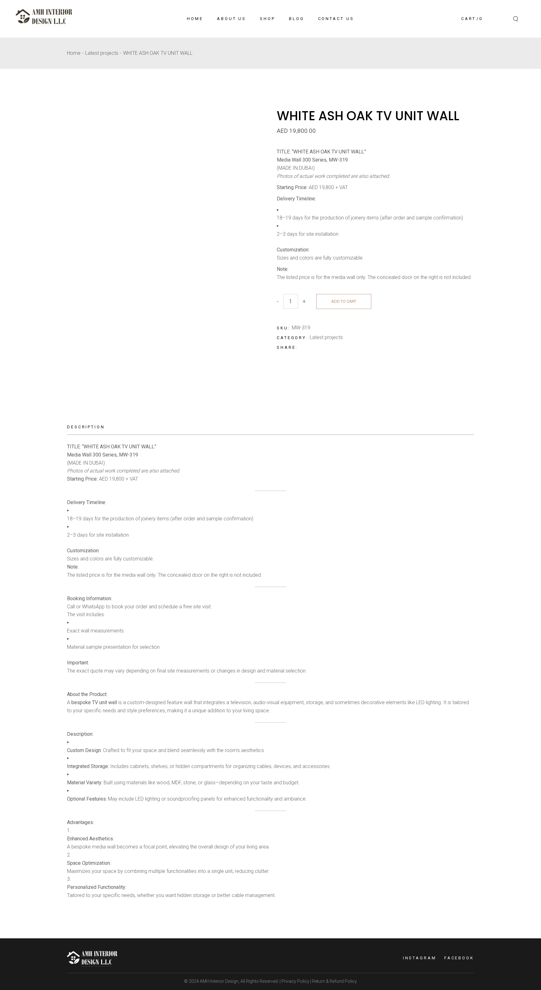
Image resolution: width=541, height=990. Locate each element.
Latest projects (326, 337)
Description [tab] (86, 427)
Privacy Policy (295, 981)
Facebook (459, 958)
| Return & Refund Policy (333, 981)
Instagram (419, 958)
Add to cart (343, 301)
